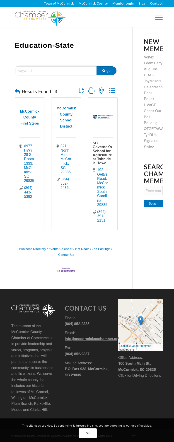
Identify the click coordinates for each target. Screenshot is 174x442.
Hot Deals (82, 249)
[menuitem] (58, 3)
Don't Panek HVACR (150, 98)
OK (88, 433)
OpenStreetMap (141, 346)
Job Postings (101, 249)
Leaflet (123, 346)
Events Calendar (60, 249)
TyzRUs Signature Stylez (152, 140)
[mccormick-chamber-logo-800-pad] (40, 17)
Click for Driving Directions (139, 375)
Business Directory (32, 249)
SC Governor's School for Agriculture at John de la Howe (102, 153)
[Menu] (156, 17)
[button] (17, 91)
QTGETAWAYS (156, 128)
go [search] (108, 70)
